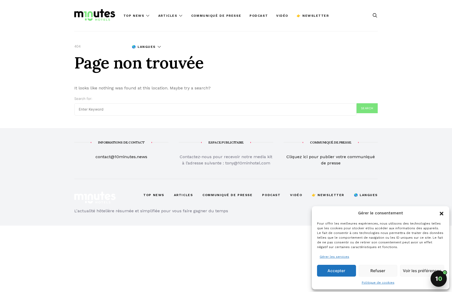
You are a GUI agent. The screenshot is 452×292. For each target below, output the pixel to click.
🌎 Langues (144, 47)
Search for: (83, 98)
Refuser (377, 270)
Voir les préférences (422, 270)
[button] (441, 213)
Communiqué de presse (216, 16)
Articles (167, 16)
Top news (133, 16)
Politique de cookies (378, 282)
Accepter (336, 270)
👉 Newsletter (313, 16)
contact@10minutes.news (121, 156)
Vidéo (282, 16)
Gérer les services (334, 257)
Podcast (259, 16)
